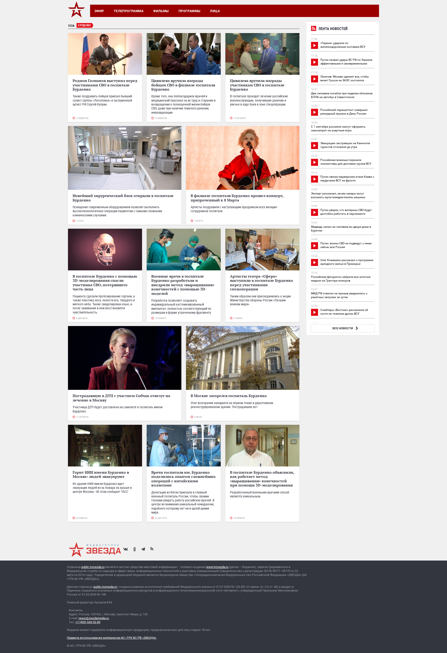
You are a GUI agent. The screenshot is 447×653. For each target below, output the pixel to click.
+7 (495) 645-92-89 (87, 622)
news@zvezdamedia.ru (93, 618)
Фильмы (161, 11)
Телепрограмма (128, 11)
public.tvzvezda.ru (93, 567)
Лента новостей (333, 28)
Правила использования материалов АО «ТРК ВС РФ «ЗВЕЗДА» (111, 637)
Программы (189, 11)
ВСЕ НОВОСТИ (342, 328)
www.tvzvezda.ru (217, 567)
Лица (215, 11)
